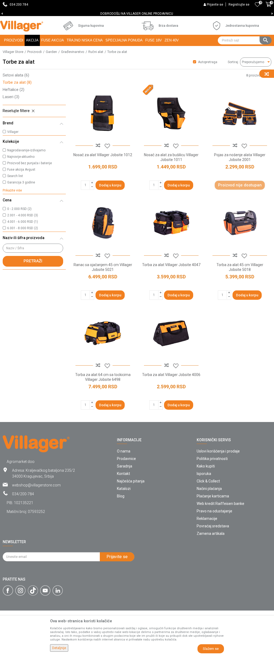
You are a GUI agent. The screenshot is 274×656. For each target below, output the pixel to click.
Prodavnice (126, 458)
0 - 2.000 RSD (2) (19, 209)
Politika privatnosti (212, 458)
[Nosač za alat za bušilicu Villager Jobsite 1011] (171, 113)
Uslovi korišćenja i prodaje (218, 451)
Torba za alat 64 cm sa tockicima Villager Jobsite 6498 (103, 377)
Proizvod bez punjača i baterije (29, 163)
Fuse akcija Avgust (21, 169)
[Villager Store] (21, 26)
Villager (12, 132)
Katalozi (124, 488)
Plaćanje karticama (213, 496)
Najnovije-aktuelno (21, 157)
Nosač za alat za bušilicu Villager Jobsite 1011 (171, 157)
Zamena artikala (210, 533)
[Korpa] (268, 7)
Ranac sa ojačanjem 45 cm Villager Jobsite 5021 (103, 267)
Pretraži (33, 261)
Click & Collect (208, 481)
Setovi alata (16, 75)
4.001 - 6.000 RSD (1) (22, 222)
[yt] (45, 590)
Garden (51, 52)
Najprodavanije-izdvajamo (26, 150)
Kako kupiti (206, 466)
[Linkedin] (57, 590)
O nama (123, 451)
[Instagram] (20, 590)
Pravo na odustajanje (214, 511)
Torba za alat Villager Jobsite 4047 (171, 265)
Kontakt (123, 473)
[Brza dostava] (148, 25)
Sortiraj (233, 62)
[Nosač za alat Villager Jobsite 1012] (102, 113)
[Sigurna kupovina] (68, 25)
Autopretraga (207, 62)
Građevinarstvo (72, 52)
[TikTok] (33, 590)
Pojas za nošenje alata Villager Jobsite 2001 (239, 157)
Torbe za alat (17, 82)
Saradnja (124, 466)
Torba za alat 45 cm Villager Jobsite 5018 (239, 267)
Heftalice (13, 89)
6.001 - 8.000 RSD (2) (22, 228)
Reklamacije (207, 518)
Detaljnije (59, 648)
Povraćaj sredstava (213, 526)
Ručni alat (95, 52)
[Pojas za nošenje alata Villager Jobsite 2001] (239, 113)
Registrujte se (239, 4)
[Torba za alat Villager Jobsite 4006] (171, 333)
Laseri (11, 96)
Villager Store (13, 52)
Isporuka (204, 473)
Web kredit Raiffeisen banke (220, 503)
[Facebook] (8, 590)
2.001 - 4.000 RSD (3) (22, 215)
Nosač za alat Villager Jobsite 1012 (102, 155)
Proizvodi (34, 52)
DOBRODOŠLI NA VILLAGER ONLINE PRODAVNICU (76, 14)
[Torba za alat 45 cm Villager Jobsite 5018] (239, 223)
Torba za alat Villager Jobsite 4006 (171, 375)
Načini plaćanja (209, 488)
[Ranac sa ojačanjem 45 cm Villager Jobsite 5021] (102, 223)
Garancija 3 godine (21, 182)
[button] (244, 40)
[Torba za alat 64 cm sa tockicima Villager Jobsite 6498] (102, 333)
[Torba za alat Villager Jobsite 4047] (171, 223)
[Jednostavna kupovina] (216, 25)
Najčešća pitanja (130, 481)
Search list (15, 176)
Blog (120, 496)
